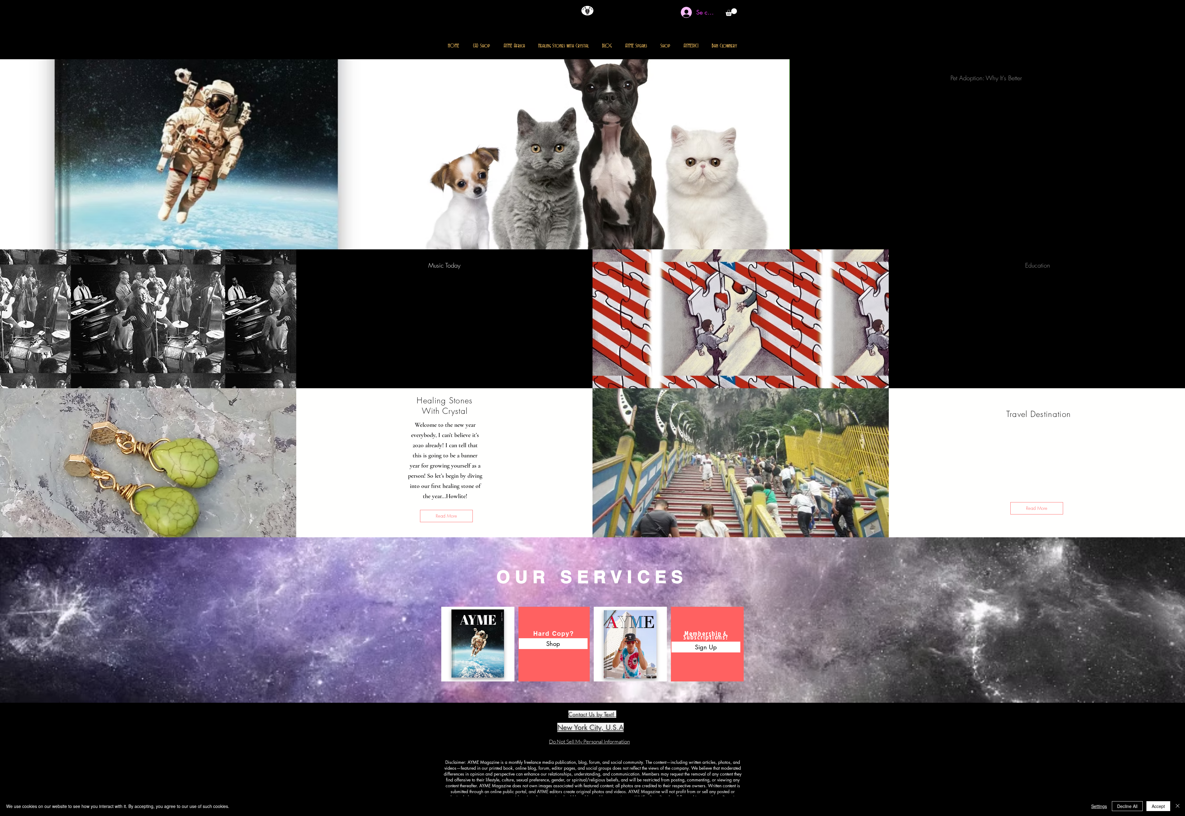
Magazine (579, 27)
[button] (731, 12)
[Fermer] (1177, 806)
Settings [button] (1099, 806)
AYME (610, 27)
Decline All (1127, 806)
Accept (1158, 806)
